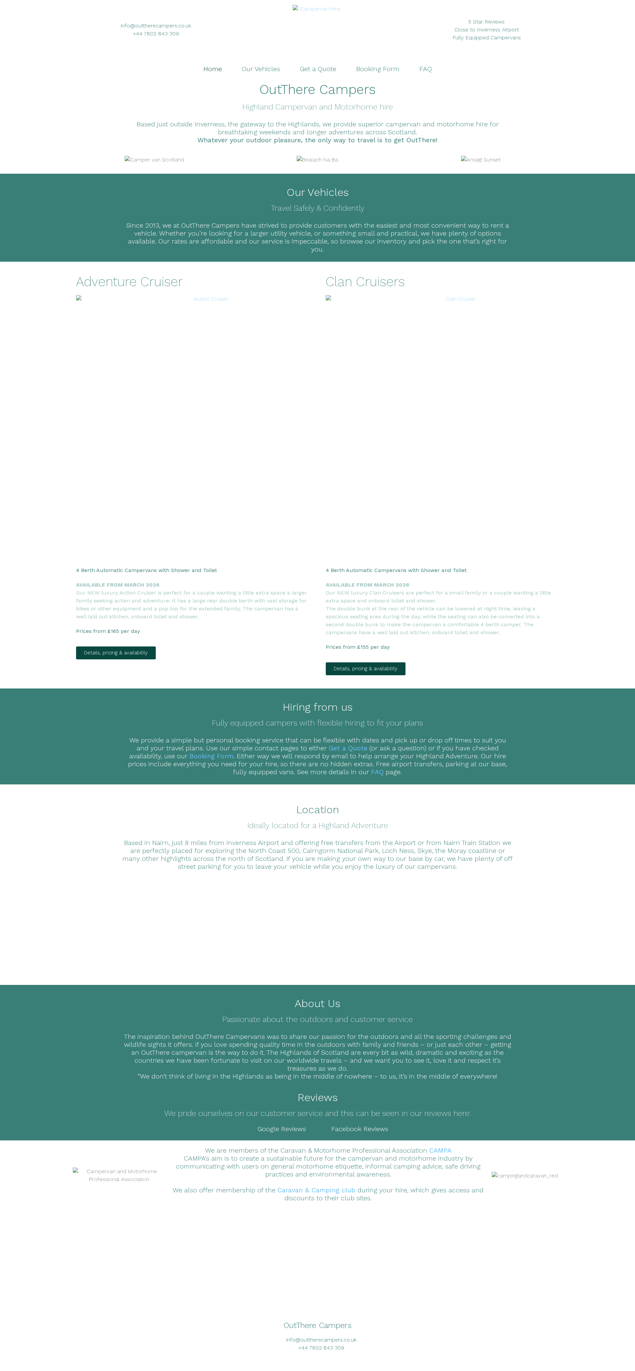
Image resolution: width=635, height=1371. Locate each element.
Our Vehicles (261, 69)
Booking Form (378, 69)
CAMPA (440, 1150)
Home (212, 69)
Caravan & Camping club (316, 1190)
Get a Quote (318, 69)
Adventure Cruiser (129, 281)
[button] (79, 160)
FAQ (425, 69)
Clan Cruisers (365, 281)
